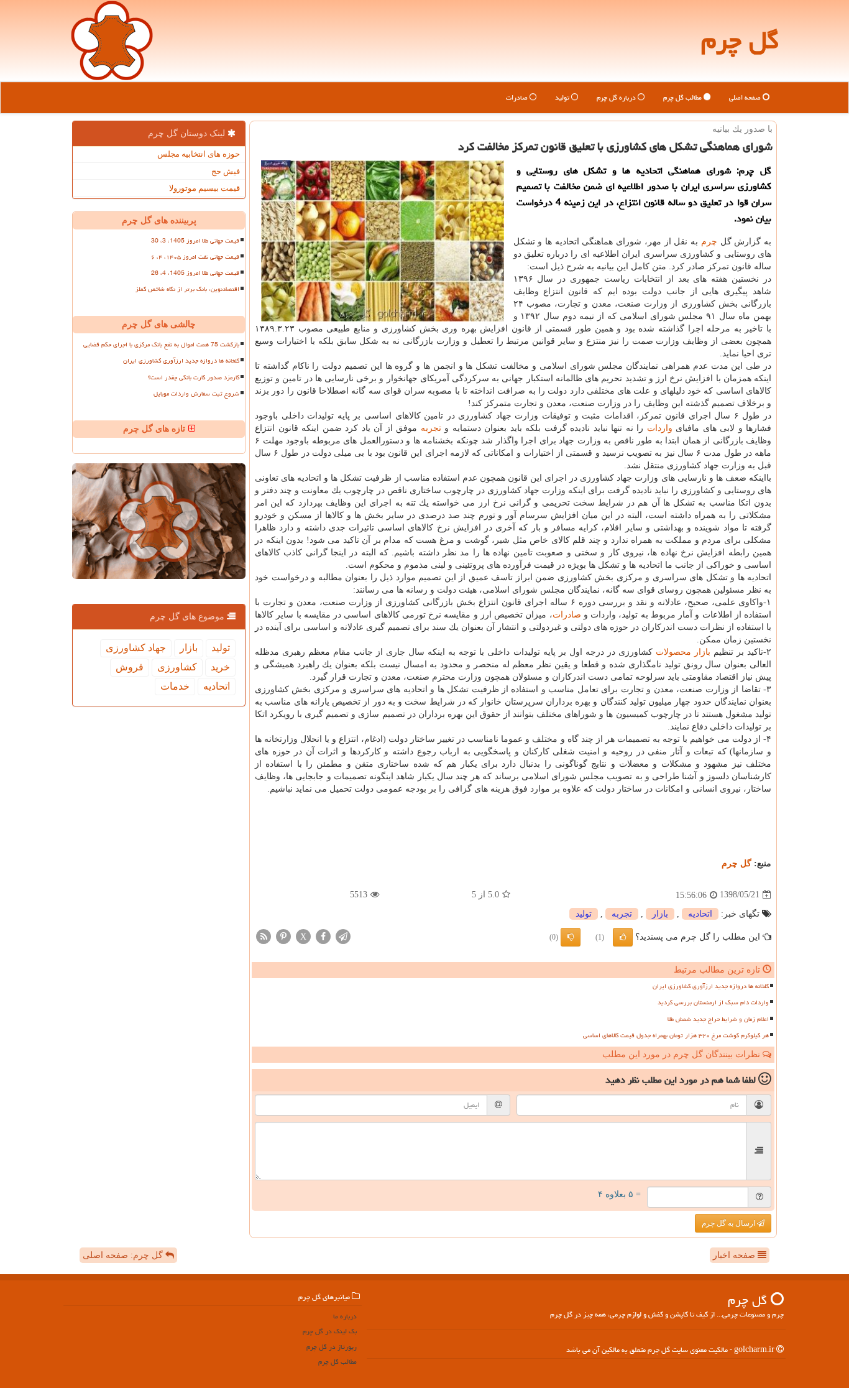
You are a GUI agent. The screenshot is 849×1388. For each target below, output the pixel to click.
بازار (702, 652)
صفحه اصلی (746, 97)
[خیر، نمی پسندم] (571, 937)
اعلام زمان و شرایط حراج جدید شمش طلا (718, 1019)
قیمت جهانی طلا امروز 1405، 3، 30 (195, 240)
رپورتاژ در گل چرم (331, 1346)
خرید (220, 667)
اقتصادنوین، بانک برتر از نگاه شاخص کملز (187, 289)
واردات (659, 428)
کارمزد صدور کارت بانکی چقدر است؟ (193, 377)
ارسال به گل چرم (729, 1223)
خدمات (175, 686)
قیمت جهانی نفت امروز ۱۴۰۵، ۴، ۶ (195, 257)
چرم (709, 241)
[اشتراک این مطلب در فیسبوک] (323, 935)
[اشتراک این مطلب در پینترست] (283, 935)
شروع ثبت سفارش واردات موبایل (196, 393)
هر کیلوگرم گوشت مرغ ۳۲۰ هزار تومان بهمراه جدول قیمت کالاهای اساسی (676, 1035)
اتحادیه (700, 913)
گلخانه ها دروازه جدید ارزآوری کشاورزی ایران (711, 986)
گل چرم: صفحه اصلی (124, 1255)
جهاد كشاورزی (136, 647)
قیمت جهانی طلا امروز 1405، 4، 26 (195, 273)
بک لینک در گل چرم (330, 1331)
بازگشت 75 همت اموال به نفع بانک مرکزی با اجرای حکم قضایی (161, 344)
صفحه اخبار (735, 1255)
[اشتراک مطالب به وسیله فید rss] (263, 935)
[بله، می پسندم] (623, 937)
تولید (563, 97)
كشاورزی (177, 667)
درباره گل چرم (617, 97)
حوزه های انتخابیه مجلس (198, 154)
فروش (130, 667)
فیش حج (225, 171)
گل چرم (740, 40)
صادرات (518, 97)
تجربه (431, 428)
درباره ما (345, 1316)
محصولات (673, 652)
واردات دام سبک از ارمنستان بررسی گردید (713, 1002)
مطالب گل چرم (683, 97)
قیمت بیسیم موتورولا (204, 188)
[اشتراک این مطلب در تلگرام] (343, 935)
